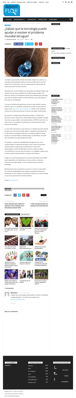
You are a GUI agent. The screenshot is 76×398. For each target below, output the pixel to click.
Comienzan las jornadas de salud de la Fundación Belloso (41, 263)
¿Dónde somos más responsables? (40, 247)
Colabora (7, 25)
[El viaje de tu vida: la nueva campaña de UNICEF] (41, 274)
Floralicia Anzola (11, 39)
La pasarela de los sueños (25, 281)
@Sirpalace (14, 293)
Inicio (4, 2)
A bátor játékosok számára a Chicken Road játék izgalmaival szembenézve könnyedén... (56, 138)
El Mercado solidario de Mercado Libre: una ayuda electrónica (11, 282)
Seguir (66, 376)
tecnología (8, 190)
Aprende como (32, 382)
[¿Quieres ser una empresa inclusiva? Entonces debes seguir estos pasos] (11, 256)
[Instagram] (66, 2)
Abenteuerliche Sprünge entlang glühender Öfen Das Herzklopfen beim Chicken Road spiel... (56, 119)
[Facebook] (63, 2)
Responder (13, 303)
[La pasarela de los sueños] (26, 274)
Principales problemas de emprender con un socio (11, 229)
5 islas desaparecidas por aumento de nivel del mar (39, 205)
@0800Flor (8, 365)
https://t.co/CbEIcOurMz (18, 299)
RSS (8, 2)
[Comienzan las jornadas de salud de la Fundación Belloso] (41, 256)
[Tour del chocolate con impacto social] (11, 240)
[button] (70, 20)
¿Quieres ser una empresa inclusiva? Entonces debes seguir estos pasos (11, 264)
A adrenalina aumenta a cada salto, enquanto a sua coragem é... (57, 101)
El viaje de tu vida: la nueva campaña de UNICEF (41, 282)
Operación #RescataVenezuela (25, 247)
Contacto (41, 2)
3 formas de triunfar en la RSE (26, 229)
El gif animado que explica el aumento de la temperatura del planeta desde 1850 (14, 206)
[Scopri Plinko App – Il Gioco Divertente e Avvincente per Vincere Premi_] (68, 128)
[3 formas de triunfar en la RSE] (26, 222)
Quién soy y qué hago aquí (18, 2)
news (29, 374)
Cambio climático (24, 188)
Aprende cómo (42, 19)
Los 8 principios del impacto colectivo (25, 263)
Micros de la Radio (32, 2)
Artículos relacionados (12, 214)
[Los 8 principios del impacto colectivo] (26, 256)
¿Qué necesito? (31, 19)
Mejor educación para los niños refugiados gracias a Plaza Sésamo (41, 230)
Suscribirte (64, 381)
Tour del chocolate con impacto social (10, 247)
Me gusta (65, 370)
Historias (9, 19)
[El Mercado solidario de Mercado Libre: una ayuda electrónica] (11, 274)
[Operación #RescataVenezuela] (26, 240)
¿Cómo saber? (53, 19)
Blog (47, 2)
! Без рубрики (32, 377)
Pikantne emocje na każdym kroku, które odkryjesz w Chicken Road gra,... (56, 110)
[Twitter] (69, 2)
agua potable (15, 188)
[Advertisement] (49, 7)
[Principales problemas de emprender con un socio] (11, 222)
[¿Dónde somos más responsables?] (41, 240)
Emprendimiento (19, 19)
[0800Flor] (14, 9)
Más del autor (25, 214)
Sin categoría (31, 371)
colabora (32, 188)
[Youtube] (72, 2)
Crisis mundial (40, 188)
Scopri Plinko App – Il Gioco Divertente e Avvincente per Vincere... (56, 128)
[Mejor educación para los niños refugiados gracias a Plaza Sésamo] (41, 222)
